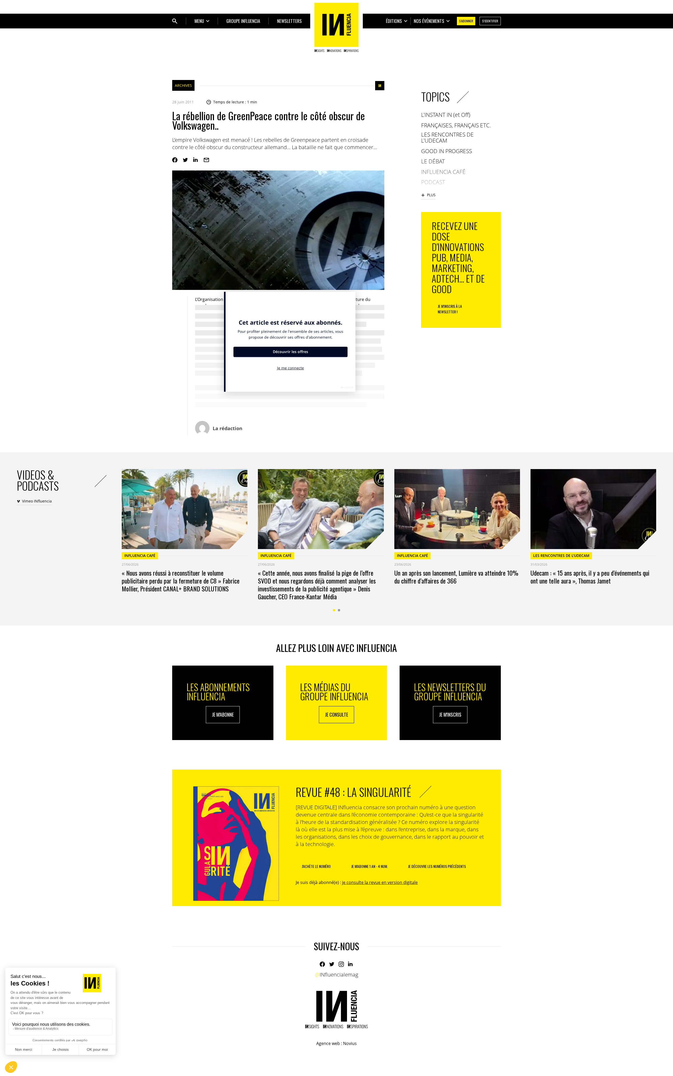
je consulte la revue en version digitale (380, 882)
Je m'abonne (223, 714)
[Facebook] (174, 160)
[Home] (336, 27)
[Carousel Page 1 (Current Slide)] (334, 610)
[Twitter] (185, 160)
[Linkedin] (195, 160)
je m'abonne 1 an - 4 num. (369, 866)
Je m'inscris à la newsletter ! (450, 308)
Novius (350, 1043)
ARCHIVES (183, 85)
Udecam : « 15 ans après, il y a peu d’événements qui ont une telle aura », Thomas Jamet (590, 576)
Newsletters (289, 21)
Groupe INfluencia (243, 21)
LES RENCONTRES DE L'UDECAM (561, 555)
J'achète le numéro (316, 866)
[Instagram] (341, 964)
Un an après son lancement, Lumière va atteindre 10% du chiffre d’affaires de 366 (456, 576)
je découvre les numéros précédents (437, 866)
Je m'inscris (450, 714)
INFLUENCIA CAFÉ (139, 555)
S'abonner (466, 21)
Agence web (328, 1043)
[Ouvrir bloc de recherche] (174, 21)
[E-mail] (206, 160)
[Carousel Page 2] (339, 610)
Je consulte (336, 714)
